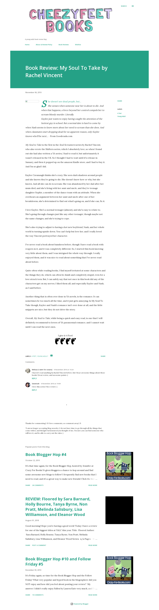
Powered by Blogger (80, 604)
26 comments (37, 485)
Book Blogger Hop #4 (45, 454)
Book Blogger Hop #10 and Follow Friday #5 (58, 561)
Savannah (35, 384)
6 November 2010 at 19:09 (51, 384)
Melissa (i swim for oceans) (42, 370)
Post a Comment (39, 545)
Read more (92, 485)
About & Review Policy (44, 45)
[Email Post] (51, 356)
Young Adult (121, 116)
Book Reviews (64, 45)
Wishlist (78, 45)
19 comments (37, 595)
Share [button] (119, 101)
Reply (34, 378)
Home (27, 45)
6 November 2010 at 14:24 (63, 370)
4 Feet (119, 113)
